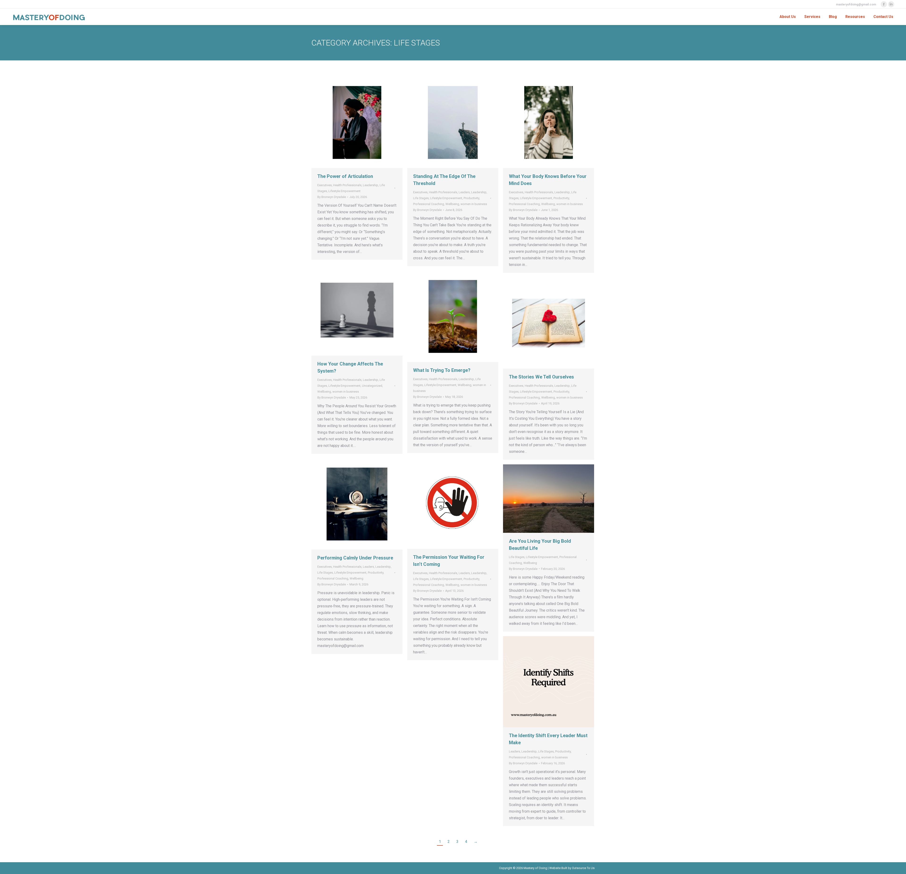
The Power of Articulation (345, 176)
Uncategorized (372, 385)
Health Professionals (347, 185)
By (331, 197)
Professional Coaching (428, 204)
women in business (474, 204)
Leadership (370, 185)
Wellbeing (452, 204)
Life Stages (421, 198)
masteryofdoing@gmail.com (856, 4)
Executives (324, 185)
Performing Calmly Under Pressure (355, 558)
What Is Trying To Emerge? (441, 370)
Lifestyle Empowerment (344, 191)
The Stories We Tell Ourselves (541, 377)
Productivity (471, 198)
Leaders (464, 192)
